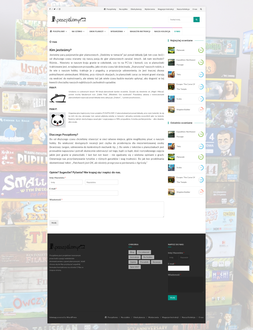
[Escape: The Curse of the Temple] (171, 86)
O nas (195, 9)
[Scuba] (171, 99)
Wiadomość (55, 199)
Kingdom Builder (183, 109)
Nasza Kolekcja (183, 9)
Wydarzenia (150, 9)
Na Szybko (147, 257)
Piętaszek (180, 50)
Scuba (179, 99)
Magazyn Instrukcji (166, 9)
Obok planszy (136, 9)
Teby (179, 74)
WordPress (72, 317)
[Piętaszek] (171, 50)
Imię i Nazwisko (57, 177)
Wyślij (54, 223)
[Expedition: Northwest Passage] (171, 62)
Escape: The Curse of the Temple (186, 86)
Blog (132, 252)
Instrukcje (134, 257)
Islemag (52, 317)
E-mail (53, 188)
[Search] (196, 19)
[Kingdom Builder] (171, 109)
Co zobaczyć (143, 252)
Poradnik (144, 262)
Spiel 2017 (134, 267)
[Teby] (171, 74)
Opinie (133, 262)
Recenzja (156, 262)
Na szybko (123, 9)
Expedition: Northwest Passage (186, 62)
